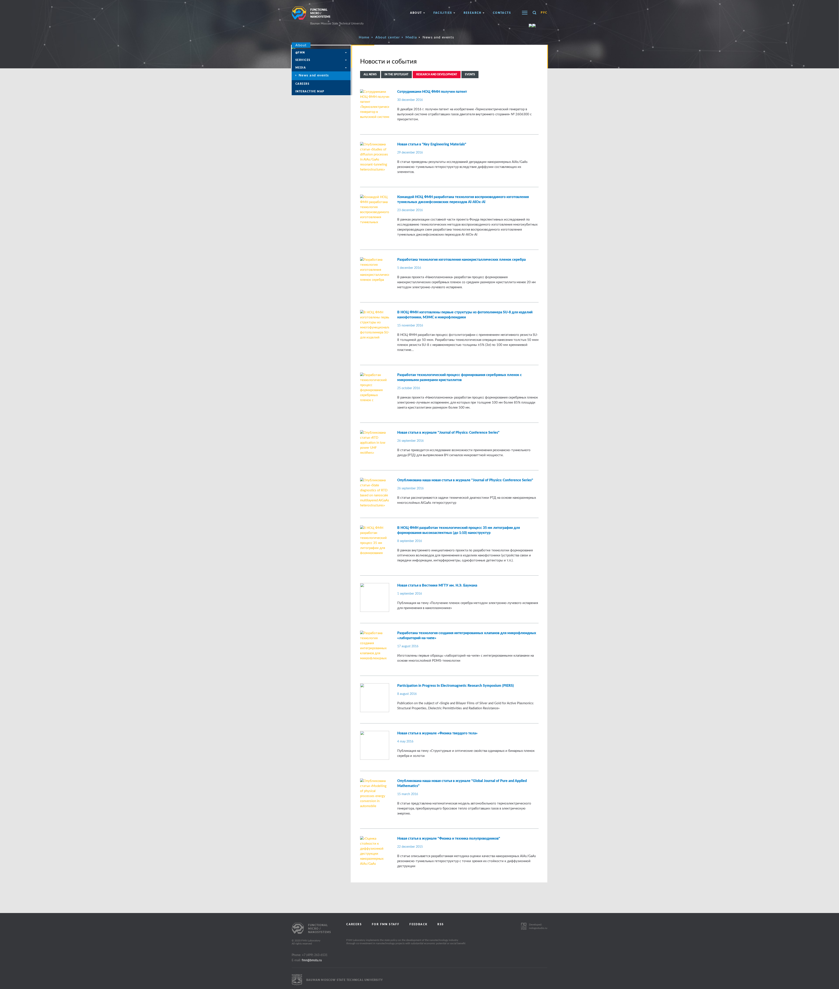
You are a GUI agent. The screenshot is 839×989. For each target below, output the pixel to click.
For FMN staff (385, 924)
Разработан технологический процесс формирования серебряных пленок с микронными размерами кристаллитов (459, 377)
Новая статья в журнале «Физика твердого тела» (437, 733)
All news (370, 74)
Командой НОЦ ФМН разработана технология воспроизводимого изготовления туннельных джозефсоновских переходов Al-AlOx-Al (463, 199)
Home (364, 37)
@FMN (300, 52)
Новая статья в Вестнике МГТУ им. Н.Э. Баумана (437, 585)
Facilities (442, 13)
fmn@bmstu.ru (312, 960)
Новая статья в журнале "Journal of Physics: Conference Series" (448, 432)
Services (302, 60)
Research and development (436, 74)
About (416, 13)
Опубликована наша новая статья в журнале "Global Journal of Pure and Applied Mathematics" (462, 783)
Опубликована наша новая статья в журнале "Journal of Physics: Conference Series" (465, 480)
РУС (544, 12)
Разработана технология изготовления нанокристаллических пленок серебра (461, 259)
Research (473, 13)
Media (411, 37)
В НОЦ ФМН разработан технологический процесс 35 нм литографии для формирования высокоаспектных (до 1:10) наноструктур (458, 530)
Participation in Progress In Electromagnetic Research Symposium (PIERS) (455, 685)
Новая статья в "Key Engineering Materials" (431, 144)
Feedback (418, 924)
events (470, 74)
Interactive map (309, 91)
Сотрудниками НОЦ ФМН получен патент (432, 91)
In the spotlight (396, 74)
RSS (440, 924)
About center (387, 37)
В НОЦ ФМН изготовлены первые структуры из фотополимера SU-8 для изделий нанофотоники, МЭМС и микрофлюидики (464, 315)
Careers (302, 84)
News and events (314, 75)
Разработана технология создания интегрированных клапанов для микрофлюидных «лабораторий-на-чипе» (466, 635)
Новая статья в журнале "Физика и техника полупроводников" (448, 838)
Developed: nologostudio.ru (538, 926)
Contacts (502, 13)
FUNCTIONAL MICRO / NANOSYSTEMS (337, 17)
